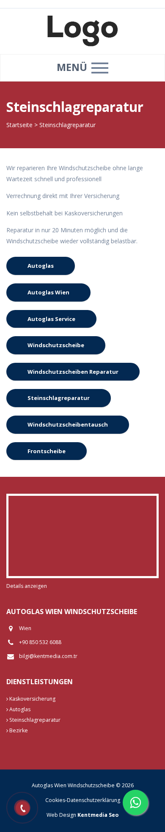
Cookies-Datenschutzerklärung (82, 800)
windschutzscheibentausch (68, 424)
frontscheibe (47, 451)
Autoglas (19, 709)
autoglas (41, 265)
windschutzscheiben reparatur (73, 371)
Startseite (19, 125)
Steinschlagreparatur (34, 719)
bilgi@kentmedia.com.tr (48, 656)
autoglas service (51, 319)
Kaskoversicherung (31, 698)
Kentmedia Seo (97, 814)
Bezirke (18, 730)
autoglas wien (48, 292)
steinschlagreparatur (59, 398)
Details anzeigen (26, 586)
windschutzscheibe (56, 345)
